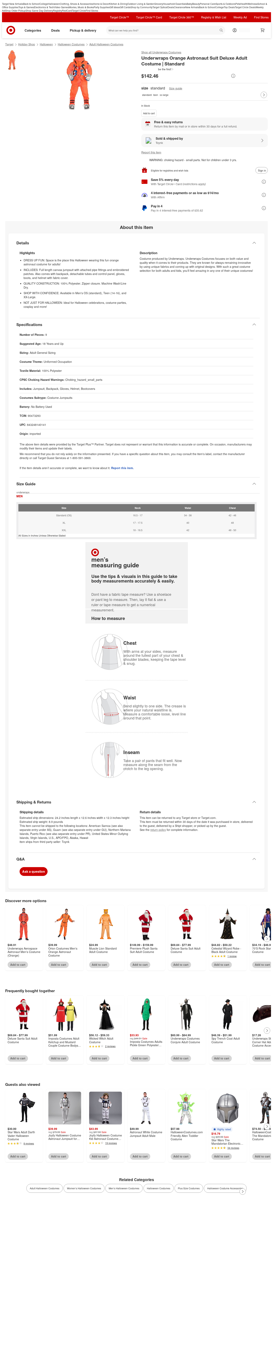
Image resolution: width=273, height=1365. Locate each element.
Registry (57, 10)
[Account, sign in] (242, 30)
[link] (157, 69)
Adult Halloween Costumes (106, 44)
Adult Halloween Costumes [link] (44, 1188)
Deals (170, 7)
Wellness (252, 3)
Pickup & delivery (83, 30)
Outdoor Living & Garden (140, 3)
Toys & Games (26, 7)
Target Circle (79, 10)
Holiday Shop (26, 44)
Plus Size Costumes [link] (189, 1188)
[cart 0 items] (262, 30)
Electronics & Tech (44, 7)
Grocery (158, 3)
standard (147, 94)
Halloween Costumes (71, 44)
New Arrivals (192, 7)
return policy (158, 830)
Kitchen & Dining (118, 3)
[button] (157, 69)
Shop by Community (141, 7)
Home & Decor (101, 3)
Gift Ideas (115, 7)
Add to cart (149, 113)
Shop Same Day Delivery (39, 10)
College (43, 3)
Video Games (61, 7)
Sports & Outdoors (225, 3)
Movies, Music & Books (81, 7)
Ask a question (33, 871)
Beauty (196, 3)
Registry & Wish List (213, 17)
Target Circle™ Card (149, 17)
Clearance (179, 7)
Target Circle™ (119, 17)
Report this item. (122, 468)
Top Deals (229, 7)
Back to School (31, 3)
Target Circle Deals (245, 7)
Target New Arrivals (12, 3)
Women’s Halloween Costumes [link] (84, 1188)
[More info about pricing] (233, 76)
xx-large (164, 94)
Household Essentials (175, 3)
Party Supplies (102, 7)
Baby (189, 3)
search (221, 30)
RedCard (67, 10)
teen (155, 94)
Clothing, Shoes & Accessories (76, 3)
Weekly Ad (240, 17)
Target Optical (159, 7)
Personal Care (208, 3)
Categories (33, 30)
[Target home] (11, 30)
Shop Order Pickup (15, 10)
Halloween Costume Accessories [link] (225, 1188)
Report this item (151, 152)
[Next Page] (264, 95)
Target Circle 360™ (181, 17)
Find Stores (92, 10)
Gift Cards (125, 7)
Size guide (175, 88)
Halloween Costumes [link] (158, 1188)
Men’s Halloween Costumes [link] (124, 1188)
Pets (237, 3)
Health (243, 3)
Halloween (54, 3)
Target (9, 44)
